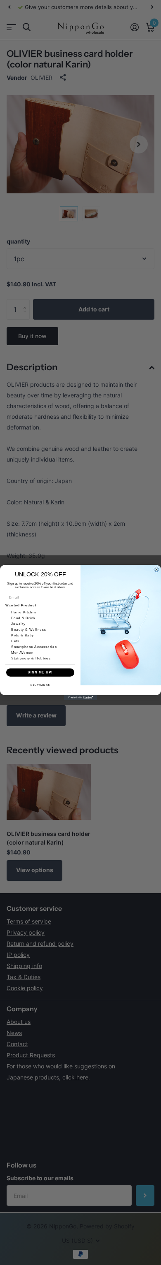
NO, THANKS (40, 684)
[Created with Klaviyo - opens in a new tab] (80, 697)
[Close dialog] (156, 569)
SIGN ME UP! (40, 672)
